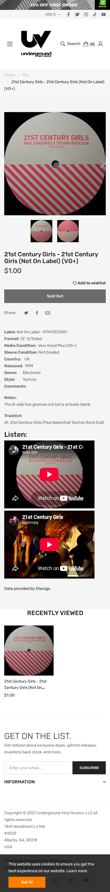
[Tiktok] (95, 14)
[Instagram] (86, 14)
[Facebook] (68, 14)
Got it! (27, 882)
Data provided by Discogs (27, 588)
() (92, 44)
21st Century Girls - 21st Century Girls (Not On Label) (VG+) (25, 687)
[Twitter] (77, 14)
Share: (10, 312)
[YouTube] (103, 14)
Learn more (77, 871)
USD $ (50, 14)
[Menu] (10, 44)
